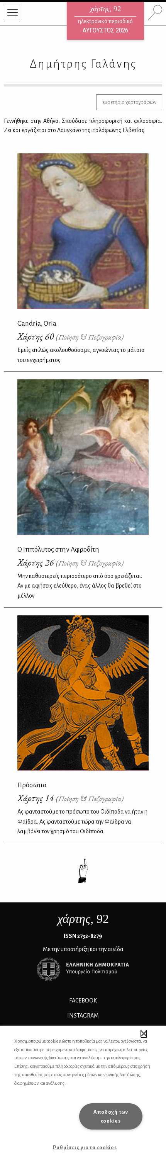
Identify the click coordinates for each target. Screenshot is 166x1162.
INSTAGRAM (83, 1016)
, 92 (83, 919)
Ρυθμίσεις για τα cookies (85, 1147)
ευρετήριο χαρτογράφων (129, 102)
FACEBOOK (83, 1000)
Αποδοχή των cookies (110, 1116)
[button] (143, 1033)
